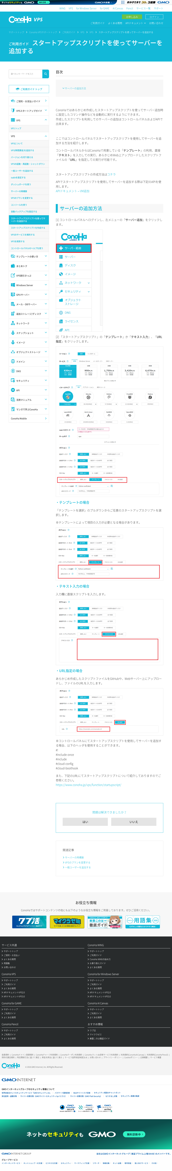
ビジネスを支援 (51, 1163)
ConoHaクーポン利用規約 (71, 1054)
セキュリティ (66, 1163)
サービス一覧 (143, 8)
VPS (71, 8)
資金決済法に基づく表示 (52, 1057)
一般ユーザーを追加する (78, 867)
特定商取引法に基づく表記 (28, 1057)
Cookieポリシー (131, 1057)
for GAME (104, 8)
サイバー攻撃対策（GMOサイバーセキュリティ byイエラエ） (43, 1096)
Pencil (129, 8)
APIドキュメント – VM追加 (72, 191)
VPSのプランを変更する (77, 862)
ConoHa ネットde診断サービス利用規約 (101, 1054)
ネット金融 (117, 1163)
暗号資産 (128, 1163)
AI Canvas (118, 8)
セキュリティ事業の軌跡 (130, 1096)
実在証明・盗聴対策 (9, 1096)
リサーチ (96, 1163)
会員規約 (5, 1054)
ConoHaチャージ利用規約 (47, 1054)
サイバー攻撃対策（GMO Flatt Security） (86, 1096)
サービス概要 (155, 1057)
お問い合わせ (156, 23)
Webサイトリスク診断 (81, 1093)
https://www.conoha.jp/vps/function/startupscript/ (88, 785)
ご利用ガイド (98, 23)
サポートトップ (16, 32)
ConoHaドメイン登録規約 (22, 1054)
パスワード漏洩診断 (62, 1093)
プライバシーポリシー (112, 1057)
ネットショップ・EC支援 (33, 1163)
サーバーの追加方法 (75, 88)
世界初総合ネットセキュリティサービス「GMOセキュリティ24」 (26, 1093)
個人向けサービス (141, 1163)
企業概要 (144, 1057)
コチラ (111, 174)
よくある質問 (115, 23)
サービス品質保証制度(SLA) (76, 1057)
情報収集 (106, 1163)
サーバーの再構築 (74, 857)
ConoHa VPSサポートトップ (43, 32)
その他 (154, 1163)
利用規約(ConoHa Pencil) (157, 1054)
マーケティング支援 (81, 1163)
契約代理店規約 (8, 1057)
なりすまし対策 (111, 1096)
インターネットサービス (11, 1163)
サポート (158, 8)
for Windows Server (86, 8)
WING (62, 8)
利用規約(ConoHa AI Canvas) (132, 1054)
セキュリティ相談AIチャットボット (107, 1092)
